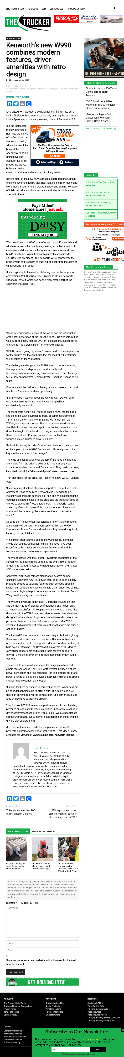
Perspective (33, 9)
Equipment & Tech (13, 38)
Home (7, 9)
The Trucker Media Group (15, 962)
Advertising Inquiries (55, 962)
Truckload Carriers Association (18, 964)
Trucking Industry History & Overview (104, 976)
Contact (7, 985)
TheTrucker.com (89, 1039)
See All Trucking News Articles (99, 129)
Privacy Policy (10, 967)
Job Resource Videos (97, 973)
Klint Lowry (13, 80)
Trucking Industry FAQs (98, 967)
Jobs (44, 9)
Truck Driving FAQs (96, 964)
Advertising (51, 957)
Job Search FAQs (95, 962)
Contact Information (13, 989)
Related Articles (18, 795)
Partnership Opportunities (15, 995)
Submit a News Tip (12, 1001)
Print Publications (53, 967)
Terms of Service (11, 970)
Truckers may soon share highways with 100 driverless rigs (41, 829)
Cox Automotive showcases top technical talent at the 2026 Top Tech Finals (68, 831)
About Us (8, 957)
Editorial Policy (10, 973)
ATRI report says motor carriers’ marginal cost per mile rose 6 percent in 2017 (62, 777)
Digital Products (53, 964)
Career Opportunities (13, 998)
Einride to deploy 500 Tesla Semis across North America (16, 829)
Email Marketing (53, 973)
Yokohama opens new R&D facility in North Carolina (20, 775)
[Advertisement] (42, 272)
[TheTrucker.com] (26, 23)
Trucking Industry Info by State (101, 979)
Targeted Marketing (54, 970)
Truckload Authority (76, 9)
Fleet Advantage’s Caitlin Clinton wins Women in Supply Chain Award (99, 118)
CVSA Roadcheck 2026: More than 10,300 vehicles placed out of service (101, 105)
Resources (93, 957)
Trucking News (17, 9)
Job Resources (56, 9)
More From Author (43, 795)
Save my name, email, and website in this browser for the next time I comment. (41, 925)
